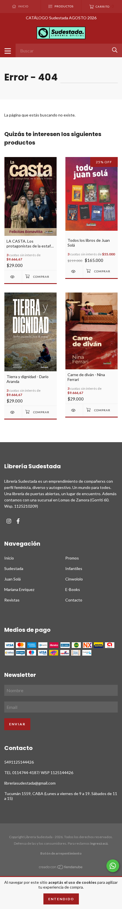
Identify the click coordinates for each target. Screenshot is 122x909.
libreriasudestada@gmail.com (30, 783)
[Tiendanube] (61, 868)
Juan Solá (12, 579)
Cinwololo (74, 579)
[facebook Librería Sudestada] (18, 521)
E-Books (72, 589)
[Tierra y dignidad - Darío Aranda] (13, 412)
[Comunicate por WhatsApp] (112, 865)
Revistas (12, 599)
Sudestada (13, 568)
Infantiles (73, 568)
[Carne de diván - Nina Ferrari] (74, 410)
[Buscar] (115, 50)
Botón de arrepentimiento (61, 853)
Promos (72, 558)
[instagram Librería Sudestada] (8, 521)
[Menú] (8, 50)
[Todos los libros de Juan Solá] (74, 271)
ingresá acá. (99, 843)
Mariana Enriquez (19, 589)
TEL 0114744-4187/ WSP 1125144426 (38, 772)
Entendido (61, 899)
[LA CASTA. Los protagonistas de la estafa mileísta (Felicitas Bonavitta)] (13, 276)
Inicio (9, 558)
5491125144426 (19, 762)
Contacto (73, 599)
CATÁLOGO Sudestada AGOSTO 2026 (61, 17)
